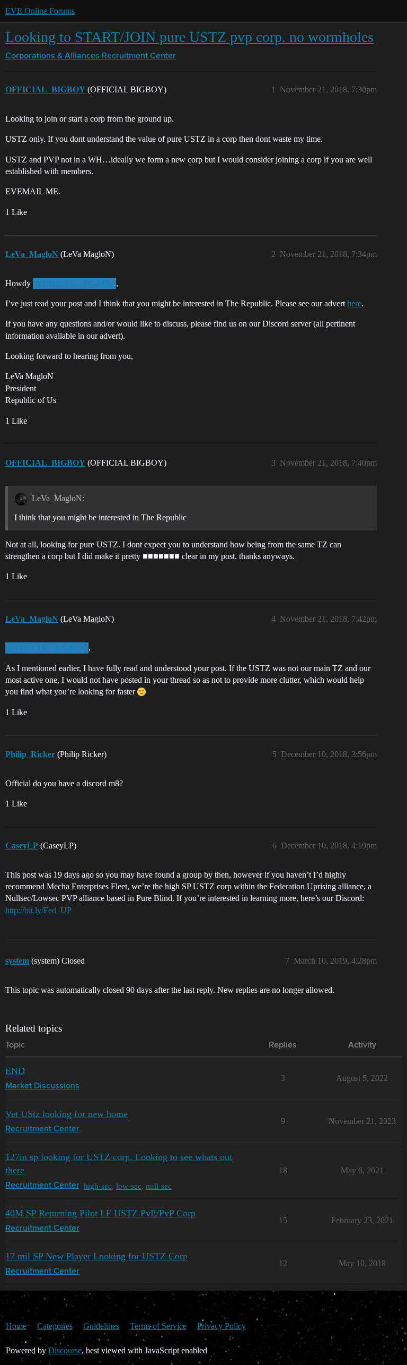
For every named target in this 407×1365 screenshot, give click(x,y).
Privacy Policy (221, 1325)
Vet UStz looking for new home (66, 1114)
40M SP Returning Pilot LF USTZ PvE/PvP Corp (100, 1213)
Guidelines (101, 1325)
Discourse (65, 1350)
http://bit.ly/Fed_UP (38, 910)
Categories (55, 1325)
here (354, 303)
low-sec (128, 1185)
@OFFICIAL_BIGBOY (74, 283)
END (15, 1071)
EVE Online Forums (40, 10)
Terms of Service (158, 1325)
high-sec (98, 1185)
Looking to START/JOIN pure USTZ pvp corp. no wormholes (189, 37)
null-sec (159, 1185)
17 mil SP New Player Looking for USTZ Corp (96, 1256)
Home (16, 1325)
